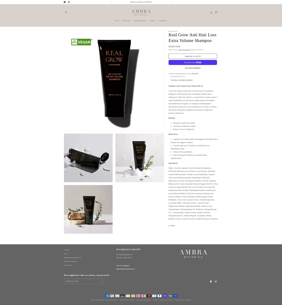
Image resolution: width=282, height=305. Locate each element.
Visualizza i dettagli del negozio (182, 80)
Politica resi (68, 265)
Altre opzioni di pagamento (193, 68)
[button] (66, 12)
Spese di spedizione (184, 50)
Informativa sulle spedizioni (183, 299)
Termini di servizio (70, 261)
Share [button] (173, 225)
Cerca (66, 254)
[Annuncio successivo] (171, 2)
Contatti (66, 250)
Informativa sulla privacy (72, 257)
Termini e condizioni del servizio (163, 299)
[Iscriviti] (101, 281)
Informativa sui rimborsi (127, 299)
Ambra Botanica (100, 300)
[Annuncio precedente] (111, 2)
